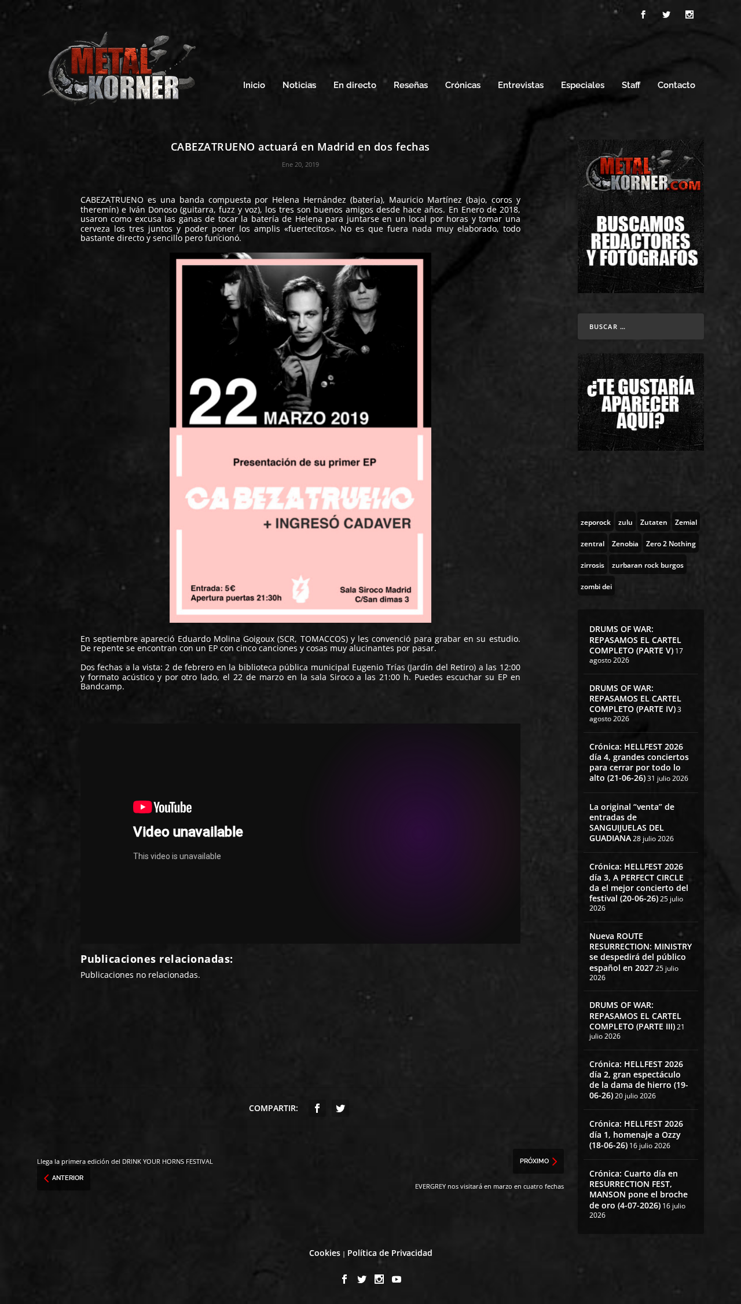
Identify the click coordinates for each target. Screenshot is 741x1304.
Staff (631, 85)
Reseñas (411, 85)
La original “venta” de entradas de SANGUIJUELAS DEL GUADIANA (631, 822)
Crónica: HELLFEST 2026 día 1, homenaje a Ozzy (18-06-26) (636, 1134)
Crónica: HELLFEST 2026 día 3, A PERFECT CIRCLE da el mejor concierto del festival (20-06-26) (638, 882)
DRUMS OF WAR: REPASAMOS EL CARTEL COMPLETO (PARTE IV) (635, 698)
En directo (354, 85)
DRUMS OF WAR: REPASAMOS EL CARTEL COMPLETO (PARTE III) (635, 1015)
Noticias (299, 85)
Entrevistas (521, 85)
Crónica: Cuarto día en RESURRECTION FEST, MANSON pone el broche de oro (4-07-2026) (638, 1189)
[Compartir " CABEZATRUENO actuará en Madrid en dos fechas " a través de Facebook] (317, 1108)
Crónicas (462, 85)
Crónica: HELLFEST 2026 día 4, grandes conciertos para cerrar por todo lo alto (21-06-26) (639, 762)
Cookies (324, 1252)
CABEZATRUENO (112, 199)
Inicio (254, 85)
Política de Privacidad (389, 1252)
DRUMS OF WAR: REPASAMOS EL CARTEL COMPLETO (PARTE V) (635, 639)
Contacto (676, 85)
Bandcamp (101, 686)
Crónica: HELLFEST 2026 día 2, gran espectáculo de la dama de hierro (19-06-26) (638, 1079)
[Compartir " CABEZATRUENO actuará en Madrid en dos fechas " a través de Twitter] (340, 1108)
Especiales (582, 85)
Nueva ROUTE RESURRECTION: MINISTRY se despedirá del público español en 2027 (640, 951)
